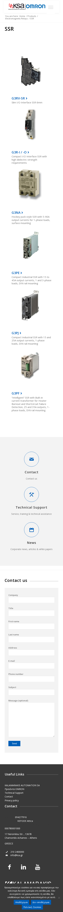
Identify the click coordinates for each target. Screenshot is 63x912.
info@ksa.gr (16, 855)
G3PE (16, 273)
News (31, 542)
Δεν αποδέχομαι (40, 902)
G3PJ (15, 333)
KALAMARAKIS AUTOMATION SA (22, 785)
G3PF (16, 393)
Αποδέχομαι (21, 902)
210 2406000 (17, 851)
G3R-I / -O (19, 152)
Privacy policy (12, 800)
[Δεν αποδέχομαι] (59, 897)
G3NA (16, 212)
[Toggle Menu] (50, 7)
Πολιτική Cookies (32, 907)
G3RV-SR (18, 98)
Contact (31, 472)
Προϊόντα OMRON (14, 789)
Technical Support (31, 507)
